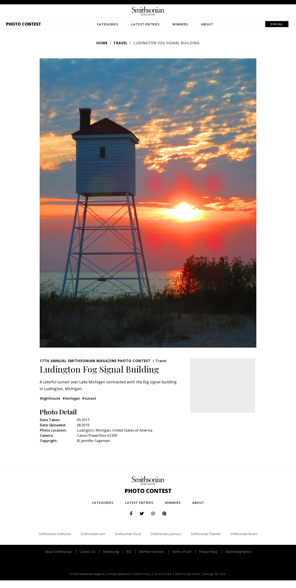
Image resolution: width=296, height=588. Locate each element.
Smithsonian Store (128, 534)
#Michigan (71, 398)
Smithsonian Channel (206, 534)
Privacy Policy (208, 552)
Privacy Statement (119, 574)
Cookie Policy (142, 574)
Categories (107, 24)
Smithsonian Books (244, 534)
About (207, 24)
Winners (180, 24)
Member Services (151, 552)
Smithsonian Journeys (165, 534)
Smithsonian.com (93, 534)
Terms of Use (182, 552)
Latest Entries (145, 24)
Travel (121, 43)
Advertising (111, 552)
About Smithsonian (58, 552)
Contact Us (87, 552)
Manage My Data (214, 574)
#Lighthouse (50, 398)
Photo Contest (23, 24)
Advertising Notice (238, 552)
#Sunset (89, 398)
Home (102, 43)
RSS (129, 552)
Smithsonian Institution (55, 534)
